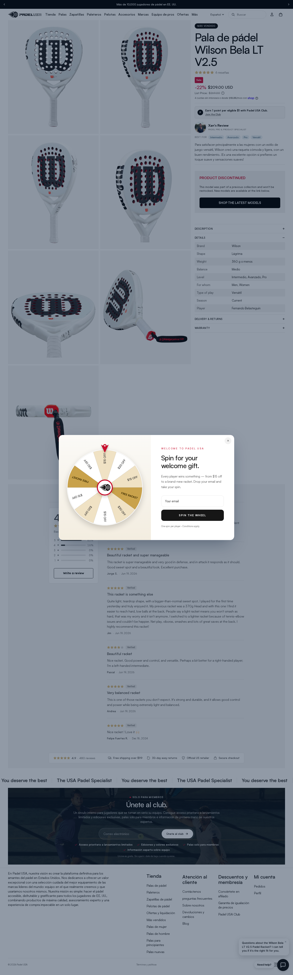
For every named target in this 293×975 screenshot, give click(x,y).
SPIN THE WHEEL (192, 515)
